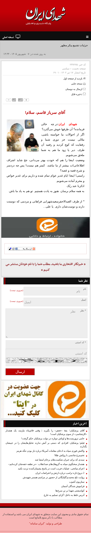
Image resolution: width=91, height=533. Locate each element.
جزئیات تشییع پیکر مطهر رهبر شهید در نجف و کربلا (60, 45)
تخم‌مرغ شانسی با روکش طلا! (69, 455)
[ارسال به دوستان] (84, 89)
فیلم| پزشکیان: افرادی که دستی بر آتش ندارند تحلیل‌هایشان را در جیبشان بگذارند (46, 445)
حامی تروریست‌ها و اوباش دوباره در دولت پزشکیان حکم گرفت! (52, 438)
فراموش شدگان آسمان (72, 486)
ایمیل (83, 300)
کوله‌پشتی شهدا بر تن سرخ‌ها (69, 490)
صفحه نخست (79, 68)
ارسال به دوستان (74, 89)
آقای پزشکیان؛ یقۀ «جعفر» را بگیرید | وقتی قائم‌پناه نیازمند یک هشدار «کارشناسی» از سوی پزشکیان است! (46, 432)
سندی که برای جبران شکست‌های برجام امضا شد (59, 460)
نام (84, 289)
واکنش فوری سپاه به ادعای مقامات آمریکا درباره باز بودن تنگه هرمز (50, 451)
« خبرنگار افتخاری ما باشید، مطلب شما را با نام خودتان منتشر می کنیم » (45, 267)
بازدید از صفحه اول (73, 78)
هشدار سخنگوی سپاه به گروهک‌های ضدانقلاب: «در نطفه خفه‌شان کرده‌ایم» (46, 464)
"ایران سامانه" (37, 523)
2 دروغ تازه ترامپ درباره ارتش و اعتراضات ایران (59, 473)
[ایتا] (45, 227)
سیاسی (65, 68)
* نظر (83, 310)
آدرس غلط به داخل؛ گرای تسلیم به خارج (64, 495)
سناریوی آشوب (76, 482)
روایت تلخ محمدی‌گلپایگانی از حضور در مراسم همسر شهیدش (53, 477)
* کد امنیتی (80, 342)
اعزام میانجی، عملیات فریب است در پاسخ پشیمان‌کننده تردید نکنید (51, 468)
